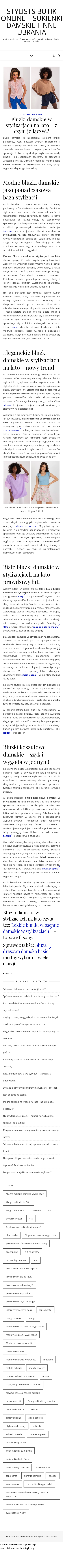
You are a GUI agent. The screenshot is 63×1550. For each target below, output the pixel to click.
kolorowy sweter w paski (19, 1309)
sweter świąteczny (16, 1442)
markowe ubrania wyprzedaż (21, 1359)
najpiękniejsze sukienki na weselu (23, 1384)
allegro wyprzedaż (15, 1210)
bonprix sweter (14, 1218)
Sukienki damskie (31, 114)
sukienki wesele (14, 1434)
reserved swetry (15, 1409)
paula (9, 973)
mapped (33, 1318)
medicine (48, 1359)
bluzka (15, 327)
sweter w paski (38, 1434)
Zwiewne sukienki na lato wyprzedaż (25, 1504)
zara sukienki (12, 1483)
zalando (52, 1475)
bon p (51, 1210)
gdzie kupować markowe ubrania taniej (26, 1243)
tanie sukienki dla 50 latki (19, 1450)
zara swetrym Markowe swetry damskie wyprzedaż (27, 1494)
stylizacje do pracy (16, 1425)
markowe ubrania (15, 1351)
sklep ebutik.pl (35, 1417)
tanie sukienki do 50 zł (17, 1459)
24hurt (9, 1185)
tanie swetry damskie (17, 1467)
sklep (6, 626)
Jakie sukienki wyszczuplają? (20, 1301)
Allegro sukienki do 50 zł (18, 1202)
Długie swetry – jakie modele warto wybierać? (27, 1172)
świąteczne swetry (16, 1512)
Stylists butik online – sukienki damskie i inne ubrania (31, 22)
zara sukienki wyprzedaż (39, 1483)
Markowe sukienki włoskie (19, 1343)
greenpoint (12, 1251)
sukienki (7, 404)
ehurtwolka (12, 1235)
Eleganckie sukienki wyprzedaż (41, 1235)
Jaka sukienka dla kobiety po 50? (22, 1268)
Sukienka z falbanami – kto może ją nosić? (24, 988)
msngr (46, 1376)
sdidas (34, 1409)
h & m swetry (32, 1251)
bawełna (7, 231)
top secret (11, 1475)
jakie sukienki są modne (18, 1293)
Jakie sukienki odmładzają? (19, 1284)
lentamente (45, 1309)
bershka (37, 1210)
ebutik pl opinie (50, 868)
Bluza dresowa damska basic (25, 948)
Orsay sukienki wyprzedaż (41, 1401)
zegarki (7, 835)
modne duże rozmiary (45, 626)
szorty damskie (11, 430)
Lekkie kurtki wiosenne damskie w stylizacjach (31, 928)
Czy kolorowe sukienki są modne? (23, 1226)
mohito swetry (37, 1367)
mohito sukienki (14, 1367)
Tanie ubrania (43, 1467)
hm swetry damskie (16, 1260)
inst (36, 1260)
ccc (31, 1218)
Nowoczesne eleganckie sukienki (23, 1392)
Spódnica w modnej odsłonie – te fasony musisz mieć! (31, 996)
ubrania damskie (32, 1475)
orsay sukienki (13, 1401)
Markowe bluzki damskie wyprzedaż (25, 1326)
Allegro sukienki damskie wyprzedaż (25, 1193)
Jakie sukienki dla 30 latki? (19, 1276)
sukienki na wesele (26, 525)
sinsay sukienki (13, 1417)
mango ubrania (13, 1318)
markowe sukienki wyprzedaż (21, 1334)
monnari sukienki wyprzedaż (20, 1376)
